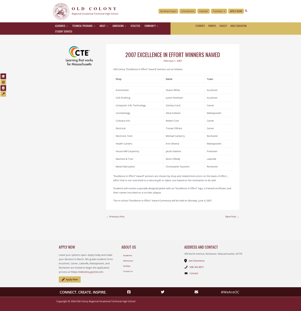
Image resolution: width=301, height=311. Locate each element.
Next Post (232, 216)
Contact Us (128, 271)
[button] (66, 26)
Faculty (223, 26)
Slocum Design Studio (236, 301)
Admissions (128, 260)
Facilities (127, 266)
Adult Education (238, 26)
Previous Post (115, 216)
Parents (212, 26)
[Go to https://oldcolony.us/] (92, 11)
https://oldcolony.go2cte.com (87, 271)
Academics (127, 255)
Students (200, 26)
